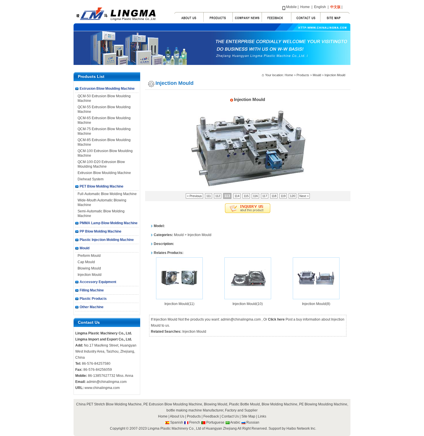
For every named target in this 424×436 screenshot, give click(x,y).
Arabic (235, 422)
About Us (177, 416)
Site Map (248, 416)
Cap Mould (86, 262)
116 (255, 196)
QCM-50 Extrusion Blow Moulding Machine (104, 98)
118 (273, 196)
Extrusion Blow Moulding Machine (107, 89)
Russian (252, 422)
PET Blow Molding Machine (101, 186)
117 (264, 196)
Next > (304, 196)
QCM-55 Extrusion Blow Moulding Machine (104, 109)
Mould (84, 248)
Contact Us (230, 416)
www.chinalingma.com (102, 388)
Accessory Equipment (98, 282)
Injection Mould (90, 275)
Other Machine (92, 307)
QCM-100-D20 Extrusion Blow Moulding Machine (101, 164)
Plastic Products (93, 299)
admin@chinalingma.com (107, 382)
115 (246, 196)
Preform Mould (89, 256)
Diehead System (91, 179)
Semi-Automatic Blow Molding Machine (101, 213)
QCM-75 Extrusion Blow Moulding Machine (104, 131)
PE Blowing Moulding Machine (323, 404)
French (194, 422)
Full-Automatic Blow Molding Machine (107, 194)
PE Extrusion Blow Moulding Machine (172, 404)
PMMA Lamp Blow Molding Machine (109, 223)
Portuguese (215, 422)
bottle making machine (184, 410)
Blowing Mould (89, 268)
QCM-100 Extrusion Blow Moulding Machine (105, 153)
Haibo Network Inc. (301, 428)
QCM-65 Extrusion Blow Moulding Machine (104, 120)
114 (236, 196)
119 (283, 196)
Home (305, 7)
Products (303, 75)
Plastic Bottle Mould (244, 404)
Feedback (211, 416)
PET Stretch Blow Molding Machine (114, 404)
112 (217, 196)
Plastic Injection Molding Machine (107, 240)
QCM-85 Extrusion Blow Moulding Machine (104, 142)
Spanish (176, 422)
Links (262, 416)
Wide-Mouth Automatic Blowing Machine (102, 202)
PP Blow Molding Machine (100, 231)
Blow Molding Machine (279, 404)
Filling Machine (92, 290)
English (320, 7)
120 (292, 196)
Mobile (291, 7)
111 (208, 196)
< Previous (194, 196)
